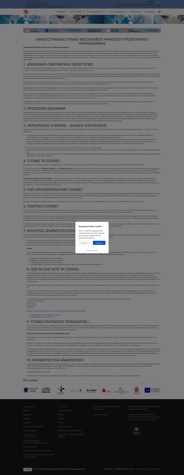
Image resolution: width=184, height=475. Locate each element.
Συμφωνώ (99, 243)
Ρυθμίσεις (85, 243)
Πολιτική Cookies (92, 251)
